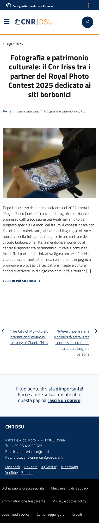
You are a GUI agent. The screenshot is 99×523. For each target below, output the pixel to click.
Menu (7, 22)
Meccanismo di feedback (69, 488)
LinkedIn (30, 467)
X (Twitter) (49, 467)
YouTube (11, 472)
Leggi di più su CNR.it (20, 280)
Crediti (77, 514)
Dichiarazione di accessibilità (22, 488)
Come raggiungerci (51, 514)
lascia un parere (64, 400)
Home (7, 111)
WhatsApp (69, 467)
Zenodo (27, 472)
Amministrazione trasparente (23, 501)
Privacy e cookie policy (69, 501)
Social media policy (15, 514)
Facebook (12, 467)
